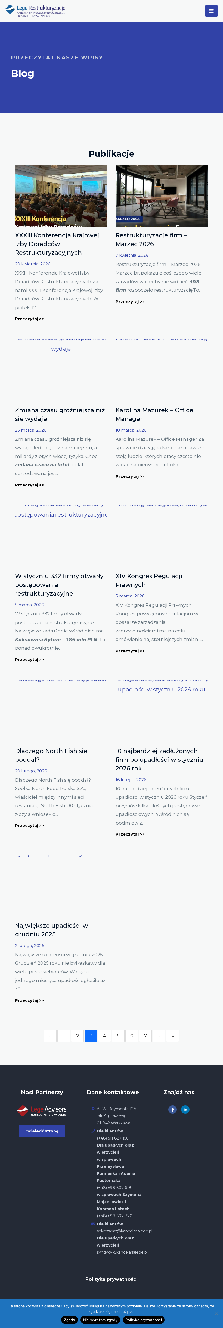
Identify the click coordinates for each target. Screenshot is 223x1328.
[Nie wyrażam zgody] (216, 1313)
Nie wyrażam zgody (100, 1320)
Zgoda (69, 1320)
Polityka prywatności (111, 1279)
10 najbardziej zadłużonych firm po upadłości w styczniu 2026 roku (159, 759)
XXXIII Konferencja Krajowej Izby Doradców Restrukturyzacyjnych (57, 244)
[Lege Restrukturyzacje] (35, 11)
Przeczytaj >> (29, 318)
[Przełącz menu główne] (211, 11)
